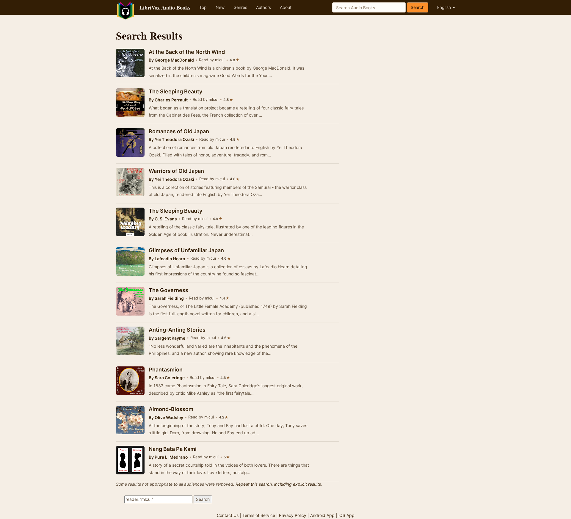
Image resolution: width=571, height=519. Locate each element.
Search (417, 7)
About (285, 7)
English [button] (444, 7)
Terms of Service (258, 515)
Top (203, 7)
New (220, 7)
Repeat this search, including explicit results (278, 484)
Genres (240, 7)
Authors (263, 7)
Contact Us (228, 515)
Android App (322, 515)
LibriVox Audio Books (164, 7)
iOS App (346, 515)
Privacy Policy (292, 515)
